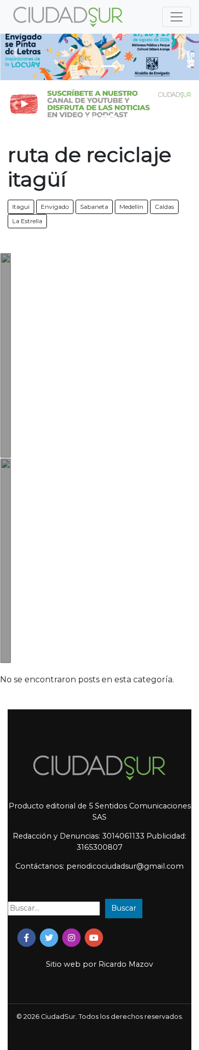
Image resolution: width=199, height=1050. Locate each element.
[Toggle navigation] (176, 17)
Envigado (55, 206)
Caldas (164, 206)
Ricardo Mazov (125, 964)
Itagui (21, 206)
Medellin (131, 206)
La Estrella (27, 221)
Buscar (123, 908)
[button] (15, 52)
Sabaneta (94, 206)
